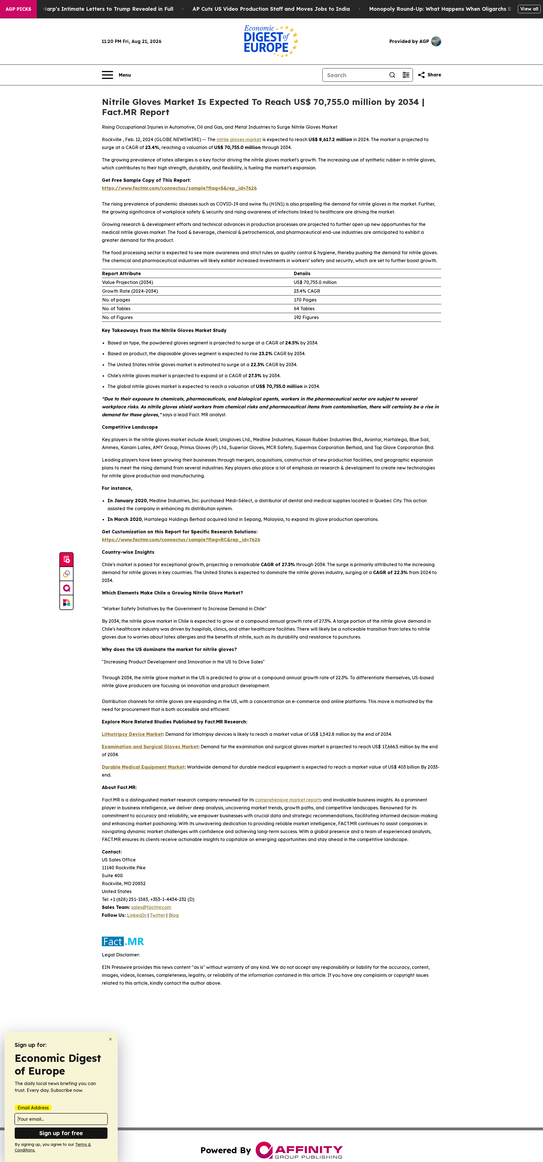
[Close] (110, 1039)
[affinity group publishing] (66, 588)
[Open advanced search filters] (406, 74)
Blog (174, 915)
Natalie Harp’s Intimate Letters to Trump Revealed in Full (97, 9)
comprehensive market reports (288, 800)
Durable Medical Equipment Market (143, 767)
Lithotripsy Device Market (132, 734)
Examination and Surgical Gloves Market (150, 746)
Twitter (157, 915)
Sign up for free (61, 1133)
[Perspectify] (66, 574)
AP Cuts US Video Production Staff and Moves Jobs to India (271, 9)
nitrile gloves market (239, 139)
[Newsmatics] (66, 602)
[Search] (392, 74)
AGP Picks (18, 9)
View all (529, 9)
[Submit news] (66, 560)
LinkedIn (136, 915)
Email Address (33, 1108)
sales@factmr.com (151, 907)
